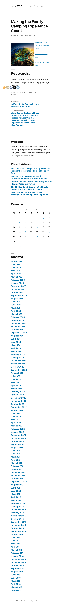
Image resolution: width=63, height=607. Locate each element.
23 (49, 232)
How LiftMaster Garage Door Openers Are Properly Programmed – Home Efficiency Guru (30, 170)
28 (37, 236)
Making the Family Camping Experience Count (42, 45)
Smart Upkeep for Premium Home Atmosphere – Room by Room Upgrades (29, 193)
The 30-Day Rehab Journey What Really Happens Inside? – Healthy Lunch (29, 188)
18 (20, 232)
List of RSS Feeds (18, 6)
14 (37, 227)
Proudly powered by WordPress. (30, 601)
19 (25, 232)
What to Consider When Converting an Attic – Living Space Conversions (31, 182)
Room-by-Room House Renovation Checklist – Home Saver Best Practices (29, 177)
